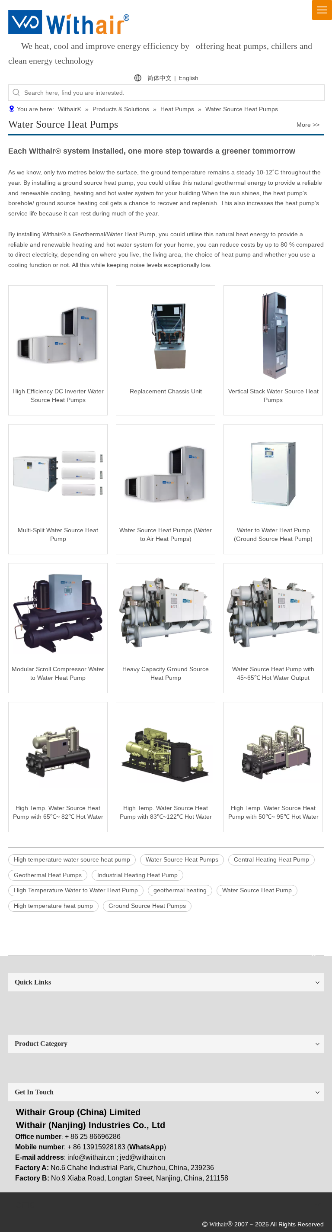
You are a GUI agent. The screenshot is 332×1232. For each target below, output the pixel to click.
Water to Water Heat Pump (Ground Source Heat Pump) (273, 534)
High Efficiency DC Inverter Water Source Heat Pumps (58, 395)
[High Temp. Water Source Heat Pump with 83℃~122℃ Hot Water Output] (165, 750)
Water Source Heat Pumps (182, 859)
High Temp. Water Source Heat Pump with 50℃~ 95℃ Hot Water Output (273, 812)
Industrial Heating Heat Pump (137, 875)
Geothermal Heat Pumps (48, 875)
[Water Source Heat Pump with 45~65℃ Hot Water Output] (273, 611)
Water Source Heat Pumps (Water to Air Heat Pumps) (165, 534)
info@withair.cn (91, 1157)
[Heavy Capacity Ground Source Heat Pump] (165, 611)
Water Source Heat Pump (257, 890)
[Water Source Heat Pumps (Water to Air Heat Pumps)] (165, 473)
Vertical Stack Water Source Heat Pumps (273, 395)
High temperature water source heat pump (72, 859)
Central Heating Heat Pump (271, 859)
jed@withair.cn (142, 1157)
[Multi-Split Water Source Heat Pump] (57, 473)
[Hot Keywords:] (16, 92)
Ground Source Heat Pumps (147, 905)
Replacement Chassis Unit (166, 391)
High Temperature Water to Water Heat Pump (76, 890)
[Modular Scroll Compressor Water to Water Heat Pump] (57, 611)
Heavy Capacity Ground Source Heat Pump (165, 673)
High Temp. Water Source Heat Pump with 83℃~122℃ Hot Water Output (166, 812)
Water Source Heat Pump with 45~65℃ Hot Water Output (273, 673)
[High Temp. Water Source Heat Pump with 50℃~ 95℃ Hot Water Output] (273, 750)
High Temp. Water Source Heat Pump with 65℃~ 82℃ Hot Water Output (58, 812)
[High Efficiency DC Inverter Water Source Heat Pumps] (57, 334)
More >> (308, 125)
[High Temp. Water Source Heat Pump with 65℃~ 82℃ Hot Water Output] (57, 750)
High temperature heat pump (53, 905)
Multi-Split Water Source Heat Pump (58, 534)
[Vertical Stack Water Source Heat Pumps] (273, 334)
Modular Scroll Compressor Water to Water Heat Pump (58, 673)
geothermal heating (180, 890)
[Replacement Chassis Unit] (165, 334)
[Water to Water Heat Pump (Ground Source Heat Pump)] (273, 473)
